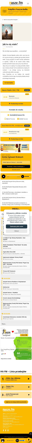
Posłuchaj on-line (16, 103)
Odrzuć (16, 231)
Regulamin (14, 436)
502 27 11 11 (10, 119)
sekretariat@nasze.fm (18, 416)
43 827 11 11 (23, 119)
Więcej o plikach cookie (16, 222)
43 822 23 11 (10, 416)
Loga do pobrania (11, 437)
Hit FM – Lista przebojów (13, 371)
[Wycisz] (17, 440)
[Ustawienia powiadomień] (29, 440)
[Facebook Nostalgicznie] (5, 430)
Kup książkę (9, 83)
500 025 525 (11, 424)
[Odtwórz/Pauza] (2, 440)
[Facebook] (3, 430)
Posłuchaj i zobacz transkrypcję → (16, 166)
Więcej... (16, 209)
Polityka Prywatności (7, 436)
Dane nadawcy (6, 427)
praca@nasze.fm (9, 426)
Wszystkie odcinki (16, 169)
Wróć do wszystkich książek (10, 20)
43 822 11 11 (8, 419)
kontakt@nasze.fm (17, 115)
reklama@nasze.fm (15, 419)
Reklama (25, 436)
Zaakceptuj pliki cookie (16, 226)
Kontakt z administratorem (19, 437)
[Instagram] (8, 430)
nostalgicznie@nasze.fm (19, 424)
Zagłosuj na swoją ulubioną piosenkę (16, 402)
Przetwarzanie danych (20, 436)
